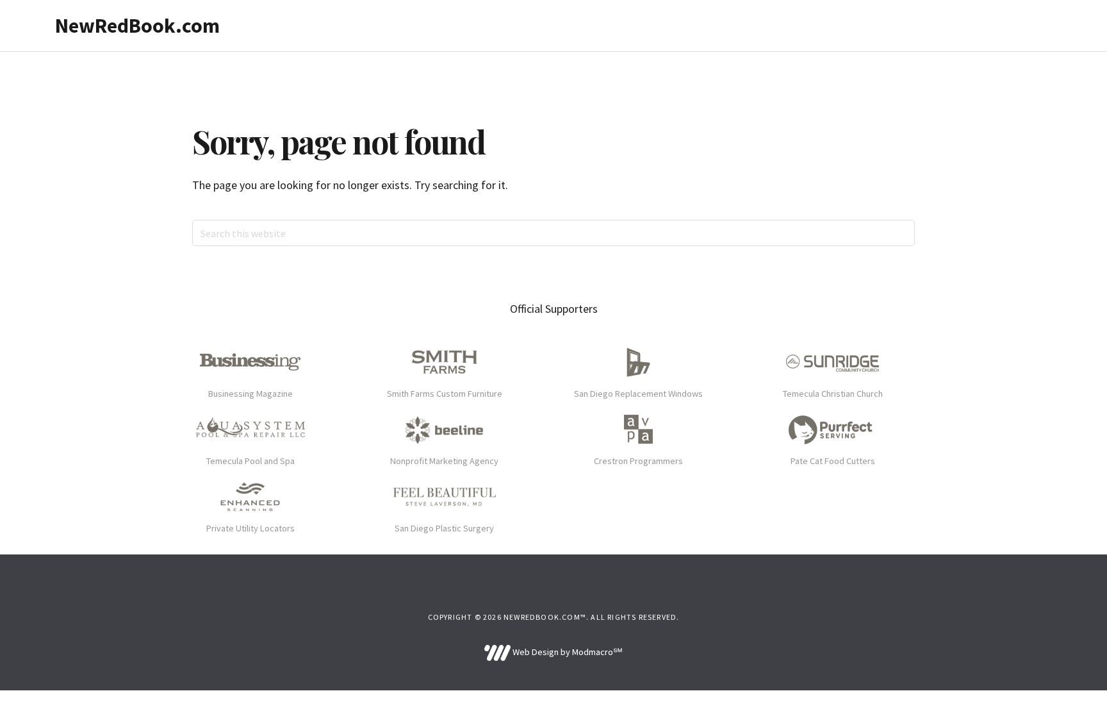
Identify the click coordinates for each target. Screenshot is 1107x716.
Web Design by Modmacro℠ (566, 652)
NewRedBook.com (137, 25)
